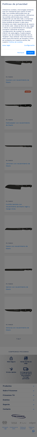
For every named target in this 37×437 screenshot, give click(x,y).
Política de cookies (15, 42)
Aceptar (30, 52)
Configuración (29, 45)
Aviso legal (6, 45)
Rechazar (20, 52)
